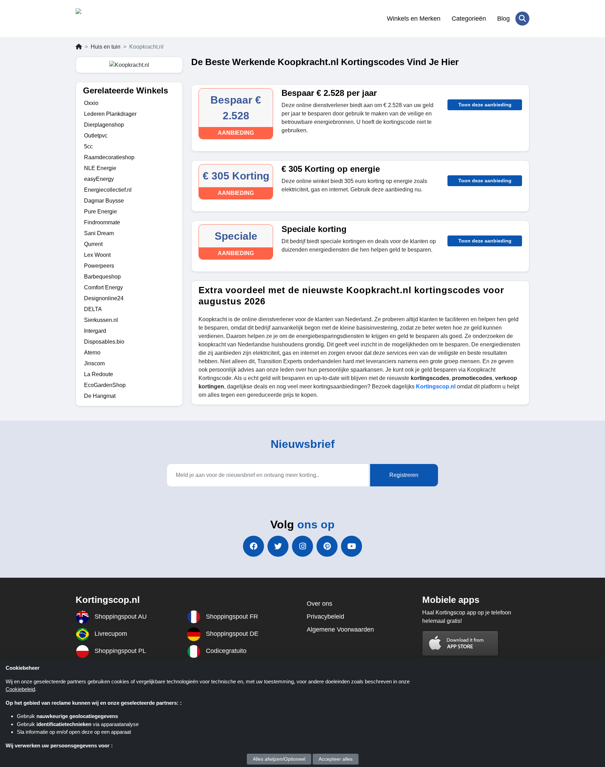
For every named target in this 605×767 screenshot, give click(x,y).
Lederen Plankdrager (110, 114)
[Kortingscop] (110, 18)
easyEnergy (99, 179)
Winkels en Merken (413, 18)
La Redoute (98, 374)
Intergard (95, 331)
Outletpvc (95, 136)
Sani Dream (99, 233)
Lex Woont (97, 255)
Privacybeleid (325, 616)
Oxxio (91, 103)
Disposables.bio (104, 342)
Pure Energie (100, 211)
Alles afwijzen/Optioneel (279, 759)
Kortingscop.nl (436, 386)
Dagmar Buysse (104, 201)
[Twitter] (277, 546)
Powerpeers (99, 266)
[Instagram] (302, 546)
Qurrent (93, 244)
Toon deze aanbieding (485, 104)
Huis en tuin (105, 47)
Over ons (319, 603)
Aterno (92, 353)
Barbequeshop (102, 277)
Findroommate (102, 222)
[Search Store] (522, 19)
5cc (88, 146)
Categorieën (469, 18)
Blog (503, 18)
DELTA (93, 309)
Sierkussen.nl (101, 320)
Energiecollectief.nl (108, 190)
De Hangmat (100, 396)
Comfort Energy (103, 287)
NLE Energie (100, 168)
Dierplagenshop (104, 125)
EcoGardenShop (105, 385)
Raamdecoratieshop (109, 157)
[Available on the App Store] (460, 643)
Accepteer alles (336, 759)
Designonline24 (104, 298)
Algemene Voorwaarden (340, 629)
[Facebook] (253, 546)
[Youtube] (351, 546)
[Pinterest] (327, 546)
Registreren (403, 475)
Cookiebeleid (20, 689)
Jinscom (94, 363)
